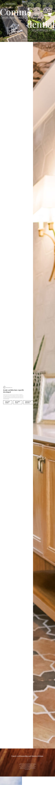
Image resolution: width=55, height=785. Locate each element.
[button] (46, 4)
